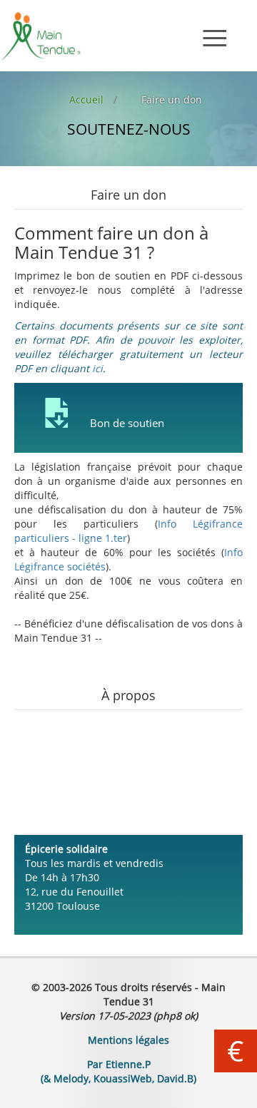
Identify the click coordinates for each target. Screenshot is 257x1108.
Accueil (86, 99)
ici (97, 368)
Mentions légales (128, 1040)
